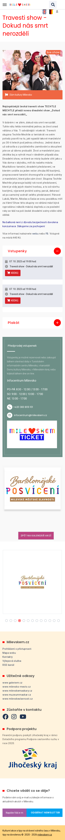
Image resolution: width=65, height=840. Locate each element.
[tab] (32, 251)
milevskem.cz (45, 834)
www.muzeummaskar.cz (16, 694)
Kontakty (7, 657)
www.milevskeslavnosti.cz (17, 698)
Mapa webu (9, 653)
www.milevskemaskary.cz (17, 690)
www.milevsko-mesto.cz (16, 686)
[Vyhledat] (53, 5)
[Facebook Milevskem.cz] (5, 716)
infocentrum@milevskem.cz (30, 415)
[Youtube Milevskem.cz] (23, 716)
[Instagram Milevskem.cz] (14, 716)
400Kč (14, 272)
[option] (32, 70)
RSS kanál (8, 665)
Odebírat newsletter (44, 812)
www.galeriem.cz (12, 682)
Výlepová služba (11, 661)
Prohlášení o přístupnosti (17, 649)
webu (35, 233)
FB (47, 233)
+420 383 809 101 (23, 407)
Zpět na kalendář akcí (36, 535)
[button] (32, 251)
